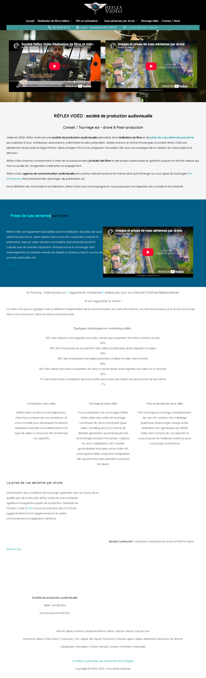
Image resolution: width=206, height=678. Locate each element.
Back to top (14, 549)
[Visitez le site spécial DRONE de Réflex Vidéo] (151, 508)
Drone (10, 265)
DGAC (30, 508)
